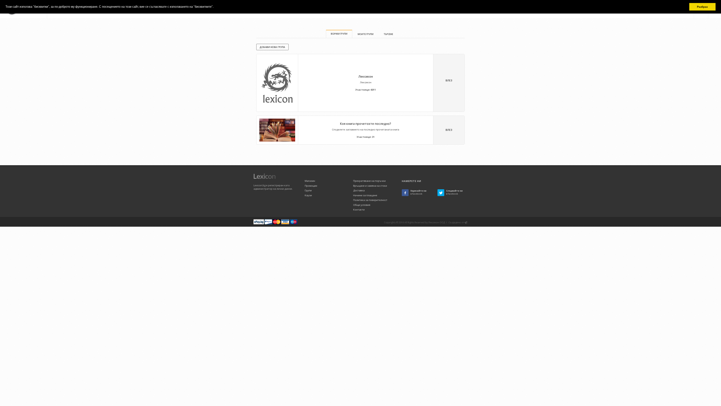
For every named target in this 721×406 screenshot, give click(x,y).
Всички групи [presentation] (339, 33)
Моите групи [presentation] (365, 34)
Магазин (310, 181)
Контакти (359, 209)
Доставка (359, 190)
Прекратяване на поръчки (369, 181)
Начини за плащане (365, 195)
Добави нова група (272, 47)
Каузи (308, 195)
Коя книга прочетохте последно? (365, 124)
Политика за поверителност (370, 200)
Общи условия (361, 205)
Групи (308, 190)
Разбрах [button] (702, 6)
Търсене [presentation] (388, 34)
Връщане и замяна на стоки (370, 185)
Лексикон (365, 76)
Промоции (311, 185)
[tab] (339, 34)
